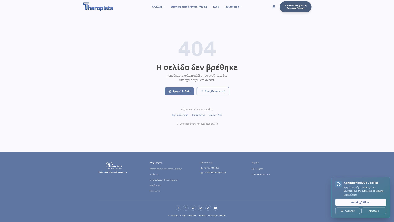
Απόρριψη (374, 211)
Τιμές (215, 7)
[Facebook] (178, 208)
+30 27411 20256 (211, 168)
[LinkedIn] (200, 208)
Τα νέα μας (154, 174)
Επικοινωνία (198, 115)
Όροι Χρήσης (257, 169)
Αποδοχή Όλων (360, 202)
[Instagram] (186, 208)
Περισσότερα (232, 7)
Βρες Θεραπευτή (215, 91)
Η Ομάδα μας (155, 185)
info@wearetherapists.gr (215, 172)
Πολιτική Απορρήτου (261, 174)
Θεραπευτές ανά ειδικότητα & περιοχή (166, 169)
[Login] (274, 7)
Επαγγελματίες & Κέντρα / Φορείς (189, 7)
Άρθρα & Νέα (215, 115)
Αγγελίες (157, 7)
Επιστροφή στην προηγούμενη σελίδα (199, 124)
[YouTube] (215, 208)
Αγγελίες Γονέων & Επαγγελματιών (164, 180)
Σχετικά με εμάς (180, 115)
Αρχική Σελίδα (181, 91)
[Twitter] (193, 208)
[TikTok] (208, 208)
